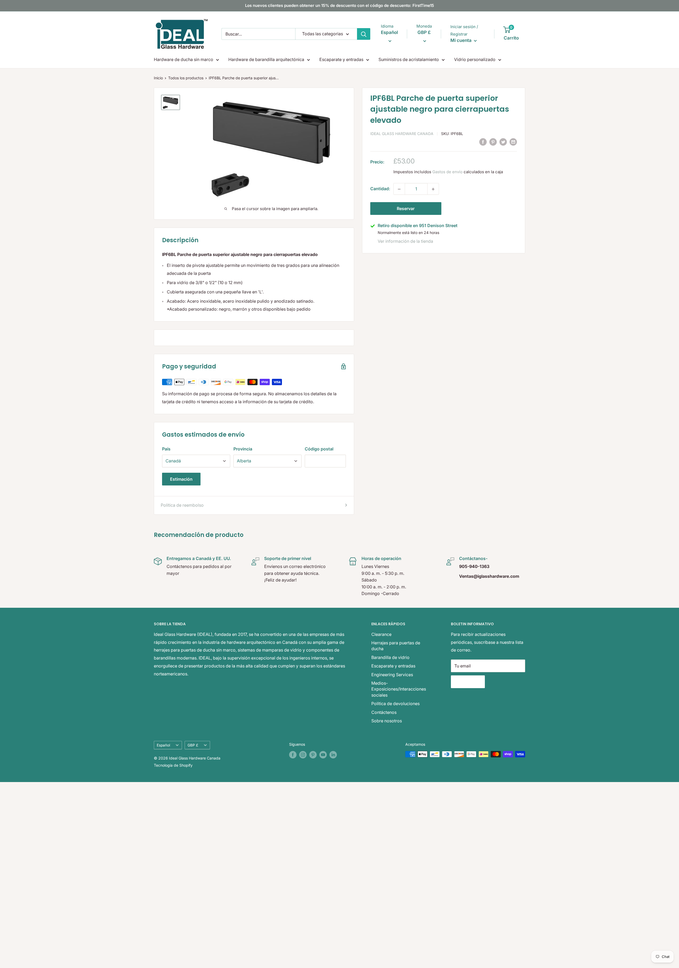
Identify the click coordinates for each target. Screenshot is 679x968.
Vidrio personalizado (474, 59)
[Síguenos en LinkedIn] (333, 754)
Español (163, 745)
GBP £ (193, 745)
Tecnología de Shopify (173, 765)
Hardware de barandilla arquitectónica (266, 59)
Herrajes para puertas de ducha (395, 645)
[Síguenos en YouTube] (323, 754)
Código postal (319, 449)
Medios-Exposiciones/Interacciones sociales (398, 689)
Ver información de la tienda (405, 241)
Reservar (406, 208)
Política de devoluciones (395, 703)
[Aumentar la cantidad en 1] (433, 189)
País (166, 449)
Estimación (181, 479)
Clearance (381, 634)
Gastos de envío (447, 172)
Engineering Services (392, 674)
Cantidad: (380, 189)
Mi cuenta (461, 40)
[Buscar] (363, 34)
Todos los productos (185, 78)
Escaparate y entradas (341, 59)
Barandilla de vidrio (390, 657)
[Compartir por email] (513, 142)
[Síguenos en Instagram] (303, 754)
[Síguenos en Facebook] (293, 754)
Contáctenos (384, 712)
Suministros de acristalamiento (408, 59)
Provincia (242, 449)
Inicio (158, 78)
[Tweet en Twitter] (503, 142)
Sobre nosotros (386, 720)
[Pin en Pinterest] (493, 142)
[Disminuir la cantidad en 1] (399, 189)
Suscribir (468, 681)
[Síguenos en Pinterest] (313, 754)
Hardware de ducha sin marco (183, 59)
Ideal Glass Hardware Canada (401, 134)
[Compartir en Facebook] (483, 142)
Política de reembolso (182, 505)
